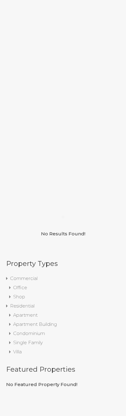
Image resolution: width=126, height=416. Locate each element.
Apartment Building (35, 324)
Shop (19, 297)
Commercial (24, 278)
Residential (22, 306)
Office (20, 287)
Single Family (28, 342)
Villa (17, 352)
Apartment (25, 315)
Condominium (29, 333)
